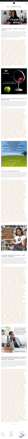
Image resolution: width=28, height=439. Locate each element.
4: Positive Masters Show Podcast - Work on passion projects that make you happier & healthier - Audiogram (14, 358)
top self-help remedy (10, 220)
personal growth (9, 59)
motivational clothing (17, 294)
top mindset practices (20, 320)
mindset (23, 57)
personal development (16, 209)
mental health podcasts (19, 287)
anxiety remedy (16, 110)
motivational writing (5, 209)
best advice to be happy (9, 111)
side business (17, 409)
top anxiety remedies (8, 135)
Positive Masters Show (15, 305)
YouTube (5, 65)
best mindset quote (17, 47)
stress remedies (20, 410)
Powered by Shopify (21, 432)
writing (22, 221)
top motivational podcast (17, 321)
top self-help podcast (17, 419)
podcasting (3, 399)
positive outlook (13, 132)
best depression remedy (13, 113)
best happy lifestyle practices (10, 184)
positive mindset (7, 132)
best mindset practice (12, 277)
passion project (14, 397)
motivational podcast (18, 296)
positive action (12, 210)
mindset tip (9, 58)
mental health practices (12, 288)
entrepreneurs (21, 385)
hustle (24, 284)
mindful (23, 205)
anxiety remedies (10, 110)
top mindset (24, 218)
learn (2, 285)
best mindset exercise (9, 46)
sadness (24, 133)
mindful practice (4, 206)
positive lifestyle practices (6, 304)
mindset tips (14, 58)
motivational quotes (16, 298)
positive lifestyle (19, 400)
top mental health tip (12, 318)
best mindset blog (17, 45)
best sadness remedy (16, 197)
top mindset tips (11, 219)
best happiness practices (9, 114)
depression (24, 54)
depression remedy (8, 56)
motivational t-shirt (15, 299)
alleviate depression (6, 267)
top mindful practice (9, 218)
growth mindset (13, 284)
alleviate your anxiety (5, 109)
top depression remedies (8, 136)
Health (5, 388)
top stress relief (9, 64)
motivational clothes (8, 294)
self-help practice (15, 408)
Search (2, 431)
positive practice (4, 307)
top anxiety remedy (15, 135)
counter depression (11, 54)
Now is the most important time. (10, 171)
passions (2, 398)
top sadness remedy (8, 419)
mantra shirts (15, 285)
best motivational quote (10, 195)
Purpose (17, 309)
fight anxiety (8, 283)
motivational (19, 208)
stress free (10, 410)
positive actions (18, 210)
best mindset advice (9, 45)
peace (10, 209)
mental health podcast (10, 287)
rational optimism (13, 133)
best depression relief (8, 43)
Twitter (11, 432)
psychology (7, 133)
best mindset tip (7, 48)
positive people (23, 306)
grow (5, 284)
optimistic (6, 131)
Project (10, 309)
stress (6, 410)
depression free (4, 55)
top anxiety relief (18, 412)
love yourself (23, 56)
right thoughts (20, 133)
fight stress (9, 387)
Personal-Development (16, 398)
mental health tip (10, 57)
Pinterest (12, 433)
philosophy (15, 59)
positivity (6, 309)
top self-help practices (18, 420)
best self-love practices (9, 200)
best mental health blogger (16, 185)
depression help (10, 55)
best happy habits (17, 114)
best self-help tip (8, 199)
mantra (5, 285)
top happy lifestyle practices (16, 216)
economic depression (16, 56)
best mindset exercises (17, 46)
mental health (3, 57)
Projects (13, 309)
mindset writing (23, 130)
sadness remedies (10, 134)
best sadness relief (12, 122)
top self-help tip (18, 220)
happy (2, 388)
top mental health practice (12, 217)
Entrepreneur (15, 385)
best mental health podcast (14, 273)
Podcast (22, 398)
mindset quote (10, 130)
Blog (8, 6)
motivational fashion (8, 295)
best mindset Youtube (21, 48)
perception (11, 131)
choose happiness (15, 123)
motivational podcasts (5, 297)
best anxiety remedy (8, 112)
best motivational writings (16, 196)
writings (7, 222)
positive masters (20, 304)
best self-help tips (15, 199)
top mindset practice (12, 320)
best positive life (10, 120)
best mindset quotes (12, 194)
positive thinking (20, 132)
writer (15, 221)
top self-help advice (18, 219)
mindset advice (3, 58)
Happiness (23, 387)
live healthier (13, 389)
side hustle (22, 409)
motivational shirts (7, 299)
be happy (21, 110)
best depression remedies (17, 43)
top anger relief (20, 411)
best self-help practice (13, 198)
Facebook (12, 431)
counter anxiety (4, 54)
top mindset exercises (12, 319)
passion (9, 397)
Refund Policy (2, 434)
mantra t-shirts (4, 286)
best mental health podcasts (10, 376)
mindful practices (11, 206)
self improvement (8, 407)
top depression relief (16, 315)
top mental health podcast (19, 316)
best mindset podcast (20, 276)
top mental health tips (20, 318)
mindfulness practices (5, 207)
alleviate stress (14, 267)
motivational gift (16, 295)
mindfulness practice (19, 206)
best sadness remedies (8, 197)
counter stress (18, 54)
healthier (9, 388)
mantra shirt (9, 285)
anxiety (11, 109)
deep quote (21, 126)
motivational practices (14, 297)
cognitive (5, 124)
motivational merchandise (8, 296)
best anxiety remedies (16, 42)
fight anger (3, 283)
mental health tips (17, 57)
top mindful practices (17, 218)
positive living (14, 304)
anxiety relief (3, 110)
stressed (6, 411)
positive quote (17, 307)
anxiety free (15, 109)
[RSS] (20, 6)
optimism (2, 131)
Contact (2, 432)
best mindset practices (9, 47)
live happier (8, 389)
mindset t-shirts (6, 396)
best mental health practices (6, 188)
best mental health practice (21, 187)
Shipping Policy (3, 433)
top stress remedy (15, 421)
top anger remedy (10, 412)
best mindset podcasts (12, 379)
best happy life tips (22, 115)
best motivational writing (6, 196)
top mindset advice (4, 219)
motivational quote (8, 298)
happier (19, 387)
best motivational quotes (20, 195)
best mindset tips (14, 48)
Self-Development (15, 407)
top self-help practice (9, 420)
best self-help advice (5, 198)
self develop (19, 310)
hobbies (18, 284)
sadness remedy (17, 134)
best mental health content (13, 186)
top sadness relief (15, 418)
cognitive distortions (9, 125)
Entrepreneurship (4, 386)
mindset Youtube (20, 58)
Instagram (12, 434)
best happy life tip (15, 115)
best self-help (23, 197)
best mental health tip (11, 189)
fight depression (14, 283)
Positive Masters (21, 59)
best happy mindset (12, 44)
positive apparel (19, 399)
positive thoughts (21, 211)
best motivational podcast (19, 278)
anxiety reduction (22, 109)
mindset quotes (16, 130)
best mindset (3, 45)
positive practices (11, 307)
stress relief (14, 410)
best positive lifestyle (18, 120)
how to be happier (21, 388)
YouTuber (9, 65)
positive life (20, 131)
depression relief (17, 55)
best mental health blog (5, 185)
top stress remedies (16, 64)
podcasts (7, 399)
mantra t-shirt (21, 285)
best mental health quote (17, 188)
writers (18, 221)
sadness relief (3, 134)
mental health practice (5, 391)
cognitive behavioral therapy (20, 53)
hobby (21, 284)
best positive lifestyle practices (17, 121)
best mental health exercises (10, 187)
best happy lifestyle (12, 183)
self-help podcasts (8, 408)
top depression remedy (18, 136)
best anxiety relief (8, 42)
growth (8, 284)
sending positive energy (9, 409)
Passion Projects (21, 397)
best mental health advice (21, 184)
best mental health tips (20, 44)
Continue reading (3, 38)
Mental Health (13, 286)
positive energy (7, 400)
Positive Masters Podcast (5, 305)
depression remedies (14, 282)
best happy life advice (7, 115)
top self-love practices (9, 221)
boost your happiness (8, 123)
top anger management (12, 411)
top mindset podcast (20, 319)
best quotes (6, 122)
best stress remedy (10, 53)
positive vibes (20, 308)
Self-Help (20, 407)
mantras (8, 286)
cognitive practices (17, 125)
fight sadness (20, 283)
